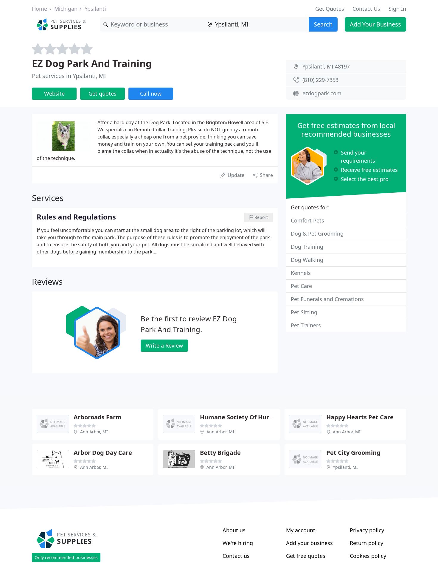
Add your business (309, 543)
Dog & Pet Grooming (317, 233)
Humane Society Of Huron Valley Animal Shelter (270, 417)
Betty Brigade (220, 453)
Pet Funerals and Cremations (327, 299)
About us (234, 530)
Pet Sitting (304, 312)
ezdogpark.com (321, 93)
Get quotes (102, 93)
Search (323, 24)
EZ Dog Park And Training (92, 63)
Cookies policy (368, 555)
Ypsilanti (95, 8)
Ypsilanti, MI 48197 (326, 66)
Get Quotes (329, 8)
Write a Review (164, 345)
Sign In (397, 8)
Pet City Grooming (353, 453)
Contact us (236, 555)
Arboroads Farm (98, 417)
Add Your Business (375, 24)
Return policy (366, 543)
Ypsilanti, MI (345, 467)
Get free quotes (305, 555)
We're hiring (238, 543)
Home (39, 8)
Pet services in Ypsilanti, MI (69, 76)
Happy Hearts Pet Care (360, 417)
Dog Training (307, 246)
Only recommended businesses (66, 557)
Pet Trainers (306, 325)
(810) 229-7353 (320, 79)
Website (54, 93)
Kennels (301, 272)
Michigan (65, 8)
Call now (150, 93)
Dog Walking (307, 259)
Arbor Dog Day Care (103, 453)
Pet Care (301, 286)
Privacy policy (367, 530)
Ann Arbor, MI (94, 432)
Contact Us (366, 8)
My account (300, 530)
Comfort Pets (307, 220)
